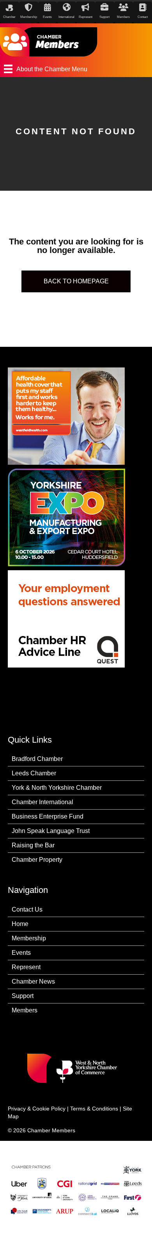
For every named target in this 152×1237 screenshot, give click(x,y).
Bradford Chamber (37, 759)
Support (23, 996)
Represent (26, 967)
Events (21, 952)
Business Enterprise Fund (47, 816)
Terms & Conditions (94, 1108)
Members (24, 1010)
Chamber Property (37, 859)
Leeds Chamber (34, 773)
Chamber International (42, 802)
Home (20, 924)
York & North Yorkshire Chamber (57, 787)
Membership (29, 938)
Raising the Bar (33, 845)
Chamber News (33, 981)
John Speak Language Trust (51, 831)
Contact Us (27, 909)
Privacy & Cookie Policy (36, 1108)
